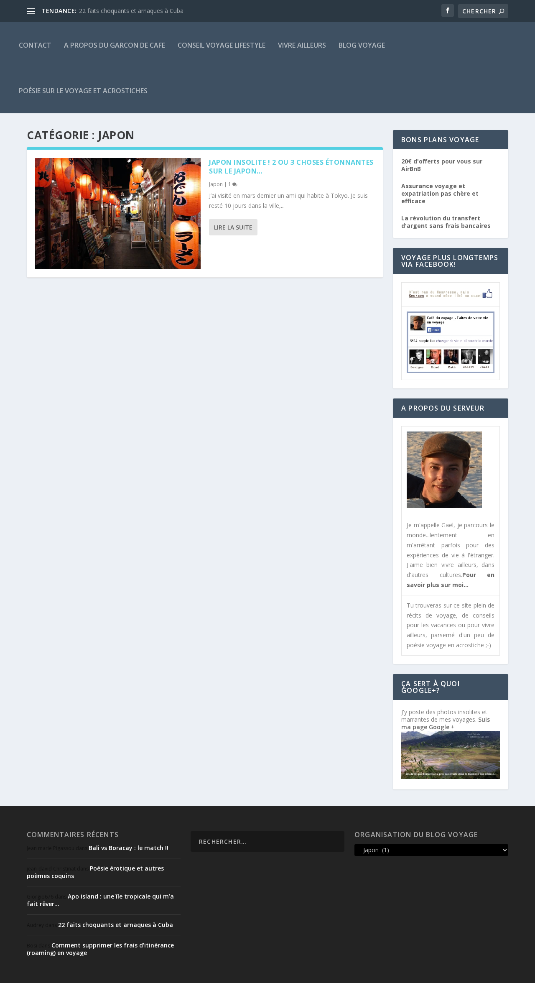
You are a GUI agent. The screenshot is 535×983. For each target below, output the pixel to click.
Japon (216, 184)
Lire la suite (233, 227)
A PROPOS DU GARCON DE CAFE (114, 45)
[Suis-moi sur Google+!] (450, 777)
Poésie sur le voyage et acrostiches (83, 90)
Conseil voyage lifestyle (221, 45)
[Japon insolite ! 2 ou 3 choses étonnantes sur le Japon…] (118, 213)
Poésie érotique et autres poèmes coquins (95, 872)
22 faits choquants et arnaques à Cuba (131, 11)
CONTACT (35, 45)
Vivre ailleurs (302, 45)
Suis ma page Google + (445, 723)
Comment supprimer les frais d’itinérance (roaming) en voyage (100, 949)
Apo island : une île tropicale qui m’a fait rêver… (100, 900)
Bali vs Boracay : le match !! (128, 848)
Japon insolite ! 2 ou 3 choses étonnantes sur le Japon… (291, 167)
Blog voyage (362, 45)
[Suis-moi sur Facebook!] (450, 371)
